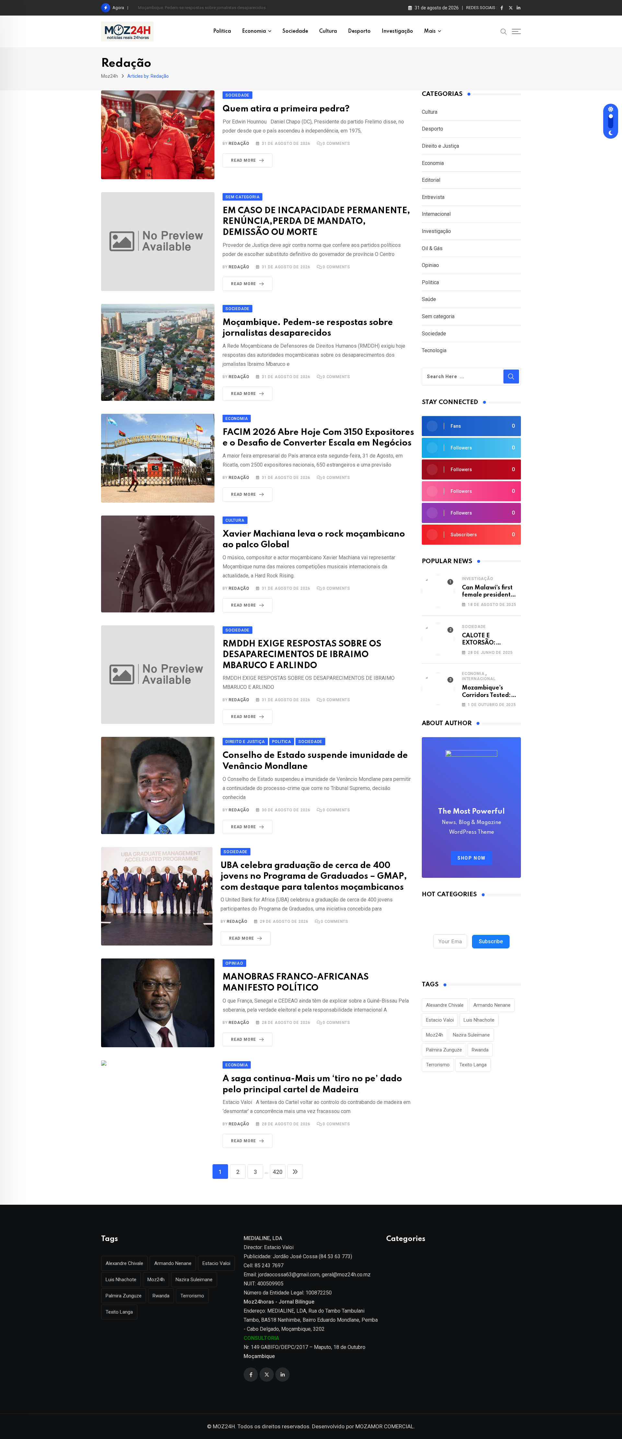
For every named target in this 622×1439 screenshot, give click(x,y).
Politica (222, 31)
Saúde (429, 299)
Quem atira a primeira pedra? (286, 109)
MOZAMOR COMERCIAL (384, 1426)
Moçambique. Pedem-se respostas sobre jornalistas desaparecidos (202, 7)
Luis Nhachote (479, 1020)
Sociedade (295, 31)
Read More (243, 160)
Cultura (328, 31)
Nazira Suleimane (471, 1035)
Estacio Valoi (440, 1020)
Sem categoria (438, 316)
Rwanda (480, 1050)
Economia (254, 31)
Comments (336, 143)
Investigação (397, 31)
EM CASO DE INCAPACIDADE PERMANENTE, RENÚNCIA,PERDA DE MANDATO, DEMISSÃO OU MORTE (316, 221)
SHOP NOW (471, 858)
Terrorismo (438, 1065)
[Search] (504, 31)
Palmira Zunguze (444, 1050)
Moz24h (434, 1035)
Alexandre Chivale (445, 1005)
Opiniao (430, 265)
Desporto (359, 31)
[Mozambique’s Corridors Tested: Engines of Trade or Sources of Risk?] (438, 689)
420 (277, 1171)
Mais (430, 31)
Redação (239, 143)
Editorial (431, 180)
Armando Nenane (492, 1005)
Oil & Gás (432, 248)
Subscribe (491, 941)
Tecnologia (434, 350)
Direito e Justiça (440, 146)
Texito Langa (473, 1065)
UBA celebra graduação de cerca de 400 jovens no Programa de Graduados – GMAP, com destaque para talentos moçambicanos (314, 876)
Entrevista (433, 197)
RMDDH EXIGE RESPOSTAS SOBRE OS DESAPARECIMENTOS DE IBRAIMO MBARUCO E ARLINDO (302, 655)
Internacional (436, 214)
